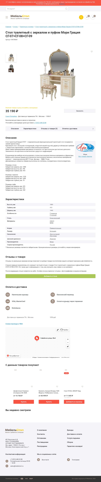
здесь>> (62, 4)
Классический (55, 218)
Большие (53, 231)
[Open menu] (7, 17)
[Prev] (8, 128)
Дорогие (53, 239)
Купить (23, 402)
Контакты (41, 434)
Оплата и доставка (69, 128)
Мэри (52, 242)
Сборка (70, 442)
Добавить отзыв (50, 276)
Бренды (70, 430)
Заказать (79, 111)
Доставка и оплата (74, 434)
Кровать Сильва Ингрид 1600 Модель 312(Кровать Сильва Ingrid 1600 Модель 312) (49, 392)
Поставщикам (42, 442)
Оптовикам (41, 438)
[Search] (66, 9)
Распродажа (42, 446)
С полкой (53, 215)
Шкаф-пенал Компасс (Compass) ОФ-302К (21, 392)
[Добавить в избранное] (92, 51)
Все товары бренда (85, 156)
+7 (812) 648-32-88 (40, 123)
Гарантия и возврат (75, 446)
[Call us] (81, 17)
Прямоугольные (55, 228)
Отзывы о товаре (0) (49, 128)
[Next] (93, 128)
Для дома (53, 236)
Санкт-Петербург (11, 116)
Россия (52, 245)
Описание (15, 128)
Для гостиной (54, 234)
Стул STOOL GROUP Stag (72, 391)
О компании (42, 430)
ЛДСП (52, 221)
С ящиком (53, 213)
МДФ (51, 223)
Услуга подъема (73, 438)
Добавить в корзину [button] (74, 402)
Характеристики (29, 128)
